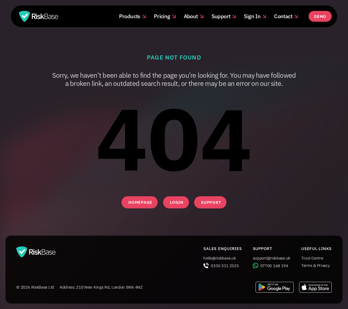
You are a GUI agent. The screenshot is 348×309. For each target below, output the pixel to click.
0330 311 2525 (225, 265)
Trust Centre (312, 258)
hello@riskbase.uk (219, 258)
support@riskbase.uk (271, 258)
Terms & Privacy (315, 265)
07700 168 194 (274, 265)
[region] (174, 141)
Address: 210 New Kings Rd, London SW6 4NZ (101, 287)
